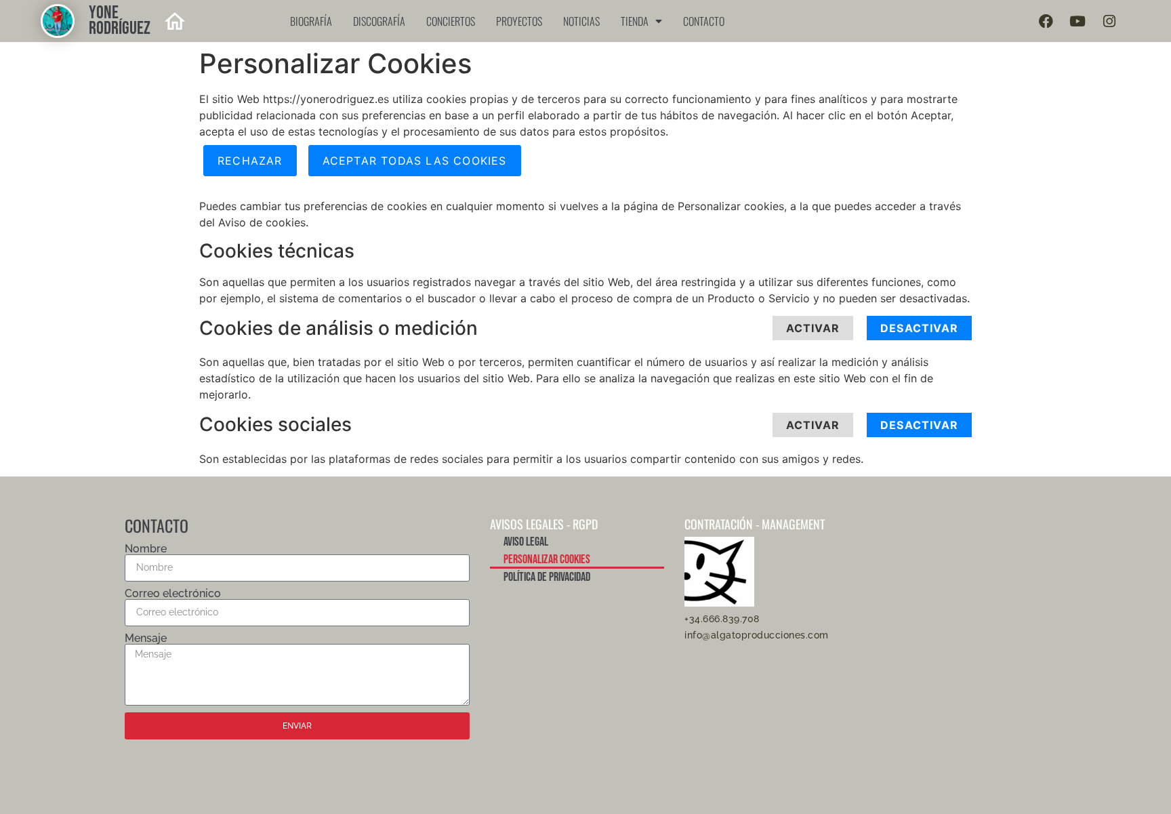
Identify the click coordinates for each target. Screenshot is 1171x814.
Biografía (311, 21)
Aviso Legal (526, 542)
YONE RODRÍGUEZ (119, 20)
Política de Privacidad (547, 577)
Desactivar (919, 328)
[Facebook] (1045, 21)
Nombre (146, 549)
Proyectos (519, 21)
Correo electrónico (173, 593)
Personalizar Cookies (547, 559)
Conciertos (450, 21)
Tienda (635, 21)
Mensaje (146, 638)
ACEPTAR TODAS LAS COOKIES (415, 160)
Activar (813, 328)
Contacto (703, 21)
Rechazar (250, 160)
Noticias (581, 21)
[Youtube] (1077, 21)
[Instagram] (1109, 21)
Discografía (379, 21)
